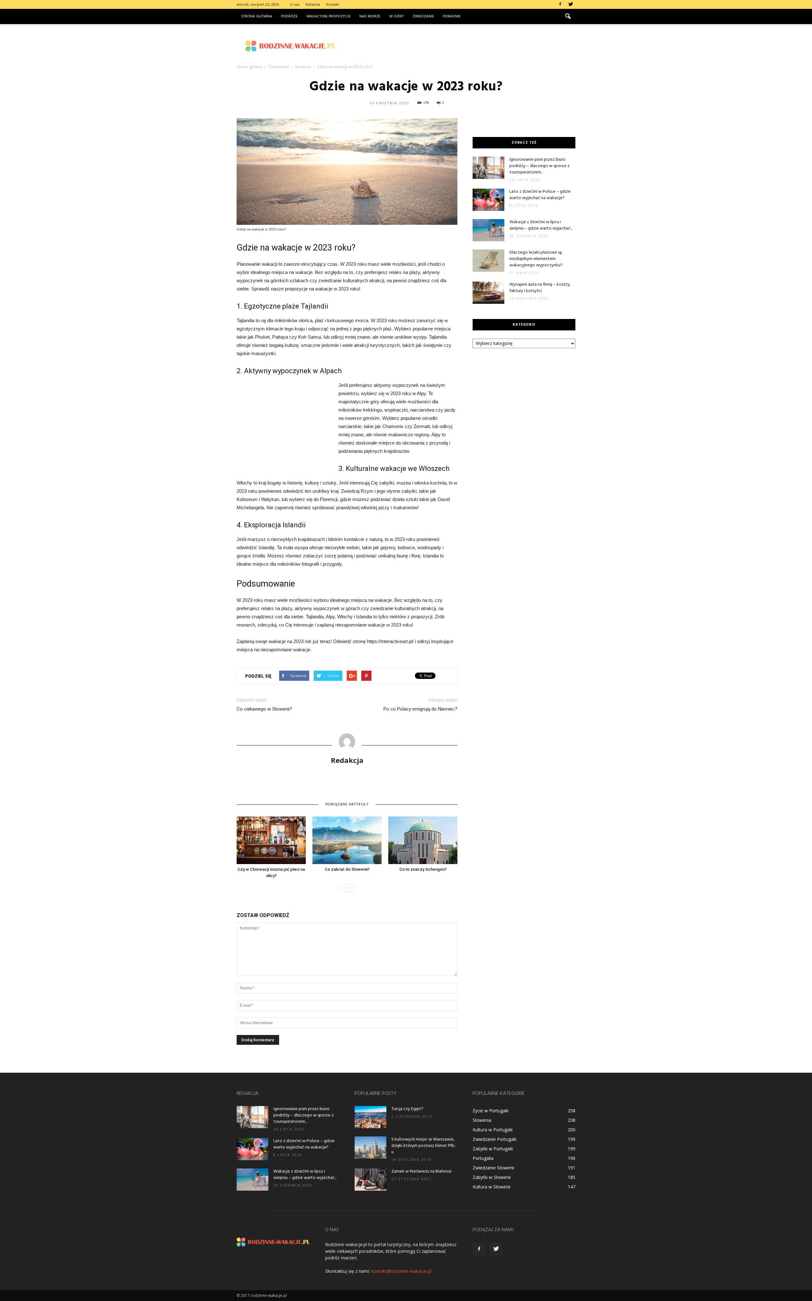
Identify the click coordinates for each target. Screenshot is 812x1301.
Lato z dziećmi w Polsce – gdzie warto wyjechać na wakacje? (540, 195)
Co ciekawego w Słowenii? (264, 709)
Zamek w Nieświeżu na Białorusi (421, 1171)
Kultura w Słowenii (491, 1187)
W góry (396, 16)
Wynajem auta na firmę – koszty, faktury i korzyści (540, 288)
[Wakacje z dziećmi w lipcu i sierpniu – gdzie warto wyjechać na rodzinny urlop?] (488, 230)
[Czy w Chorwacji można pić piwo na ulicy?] (271, 840)
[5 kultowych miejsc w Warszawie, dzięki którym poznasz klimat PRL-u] (370, 1147)
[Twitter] (570, 4)
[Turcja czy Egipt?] (370, 1117)
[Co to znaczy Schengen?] (422, 840)
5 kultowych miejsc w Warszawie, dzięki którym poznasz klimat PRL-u (423, 1146)
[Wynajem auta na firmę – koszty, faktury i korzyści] (488, 293)
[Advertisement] (459, 46)
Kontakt (332, 4)
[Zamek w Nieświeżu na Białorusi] (370, 1179)
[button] (567, 16)
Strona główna (256, 16)
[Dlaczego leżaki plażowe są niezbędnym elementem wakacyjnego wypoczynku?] (488, 261)
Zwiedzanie (423, 16)
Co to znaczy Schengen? (423, 869)
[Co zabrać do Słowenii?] (347, 840)
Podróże (289, 16)
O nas (294, 4)
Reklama (312, 4)
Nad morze (369, 16)
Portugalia (483, 1158)
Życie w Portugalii (490, 1111)
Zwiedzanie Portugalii (494, 1139)
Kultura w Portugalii (493, 1130)
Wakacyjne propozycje (328, 16)
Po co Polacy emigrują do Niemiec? (420, 709)
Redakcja (347, 760)
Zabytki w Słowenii (492, 1177)
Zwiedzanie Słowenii (493, 1168)
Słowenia (482, 1120)
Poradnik (452, 16)
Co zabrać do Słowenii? (347, 869)
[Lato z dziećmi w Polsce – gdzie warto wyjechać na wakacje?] (488, 200)
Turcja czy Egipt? (407, 1109)
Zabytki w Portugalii (493, 1149)
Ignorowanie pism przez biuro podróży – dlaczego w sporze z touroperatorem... (539, 166)
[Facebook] (560, 4)
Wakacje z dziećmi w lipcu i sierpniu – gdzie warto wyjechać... (541, 225)
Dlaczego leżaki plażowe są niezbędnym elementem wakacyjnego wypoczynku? (536, 259)
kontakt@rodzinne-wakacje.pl (401, 1271)
